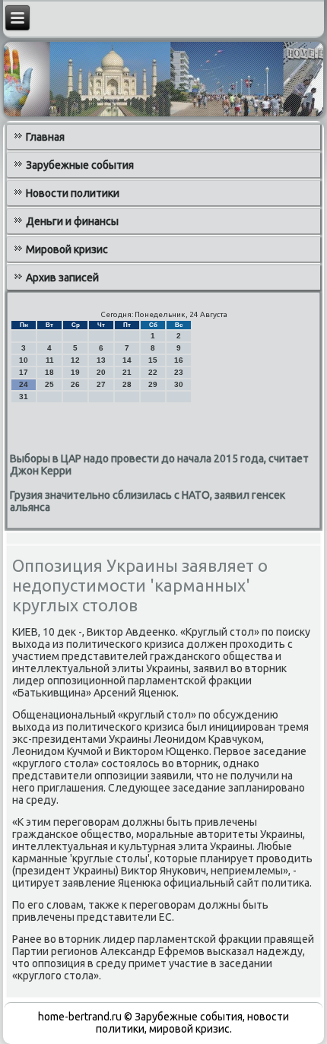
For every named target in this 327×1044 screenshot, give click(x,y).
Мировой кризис (67, 249)
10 (23, 360)
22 (152, 372)
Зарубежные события (80, 165)
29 (152, 384)
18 (49, 372)
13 (101, 360)
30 (178, 384)
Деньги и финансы (72, 221)
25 (49, 384)
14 (127, 360)
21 (127, 372)
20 (101, 372)
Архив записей (62, 277)
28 (127, 384)
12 (75, 360)
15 (152, 360)
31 (23, 396)
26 (75, 384)
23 (178, 372)
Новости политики (72, 193)
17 (23, 372)
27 (101, 384)
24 (23, 384)
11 (50, 360)
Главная (45, 137)
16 (178, 360)
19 (75, 372)
